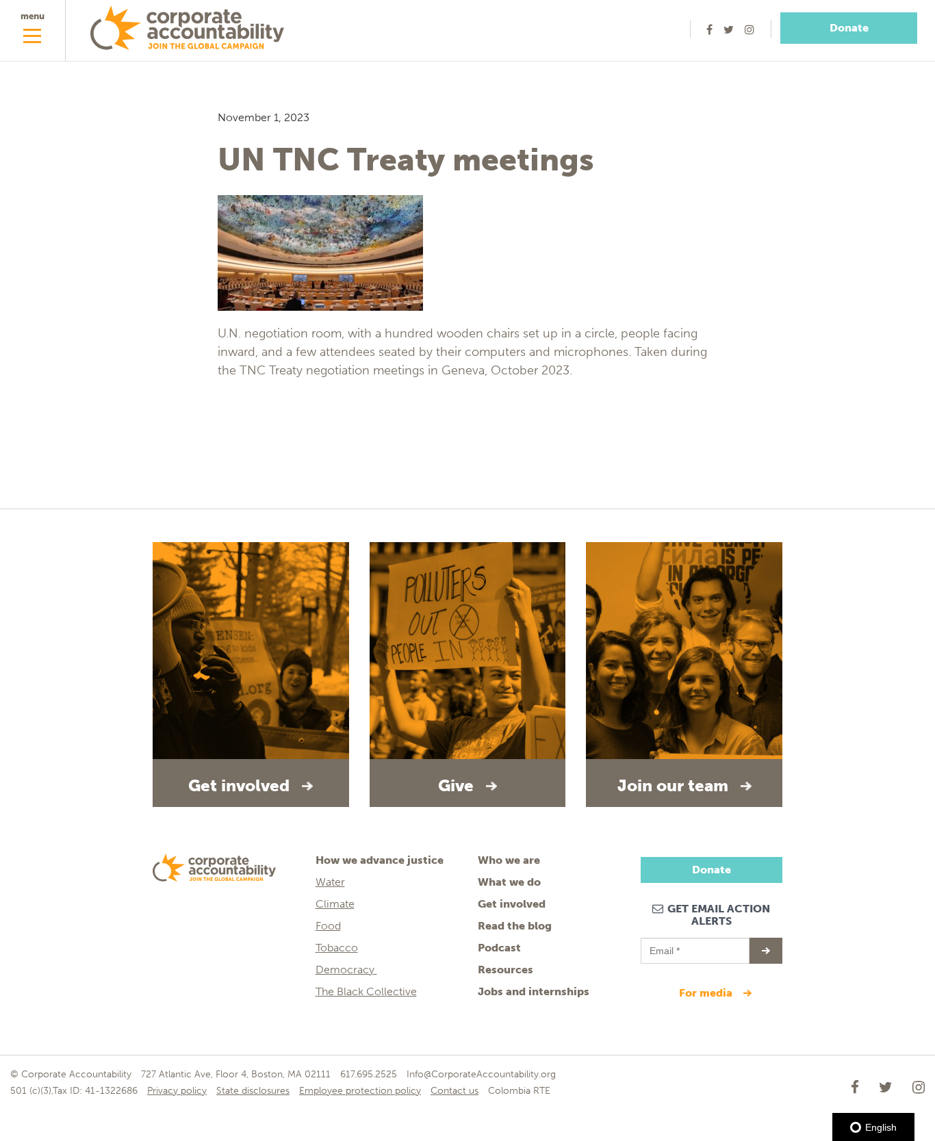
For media (707, 992)
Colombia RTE (519, 1091)
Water (330, 881)
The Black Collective (366, 991)
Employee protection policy (360, 1091)
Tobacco (337, 947)
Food (328, 925)
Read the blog (515, 925)
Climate (335, 903)
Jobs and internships (533, 991)
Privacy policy (177, 1091)
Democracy (346, 969)
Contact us (454, 1091)
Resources (505, 969)
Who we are (509, 860)
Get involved (512, 903)
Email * (663, 944)
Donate (849, 27)
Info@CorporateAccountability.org (481, 1074)
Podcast (499, 947)
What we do (509, 881)
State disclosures (253, 1091)
